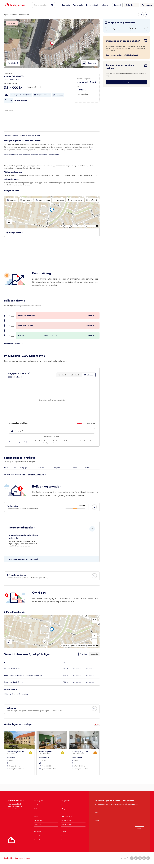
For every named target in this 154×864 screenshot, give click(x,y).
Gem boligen (126, 82)
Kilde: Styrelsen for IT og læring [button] (16, 694)
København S (24, 14)
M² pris (80, 87)
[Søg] (52, 5)
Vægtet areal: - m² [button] (43, 95)
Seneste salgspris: (84, 79)
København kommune (36, 474)
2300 (25, 474)
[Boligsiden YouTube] (148, 858)
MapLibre (64, 226)
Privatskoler (94, 654)
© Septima (72, 226)
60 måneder (89, 375)
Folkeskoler (84, 654)
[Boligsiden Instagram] (140, 858)
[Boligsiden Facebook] (132, 858)
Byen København (10, 14)
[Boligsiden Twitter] (136, 858)
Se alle (97, 724)
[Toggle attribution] (97, 226)
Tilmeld (139, 829)
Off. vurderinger (83, 94)
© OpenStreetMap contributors (85, 226)
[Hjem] (11, 839)
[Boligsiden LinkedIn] (144, 858)
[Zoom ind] (94, 635)
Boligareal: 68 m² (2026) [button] (22, 95)
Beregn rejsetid (16, 232)
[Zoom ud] (94, 641)
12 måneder (62, 375)
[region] (52, 212)
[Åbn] (94, 507)
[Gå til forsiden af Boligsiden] (15, 5)
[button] (6, 95)
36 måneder (75, 375)
